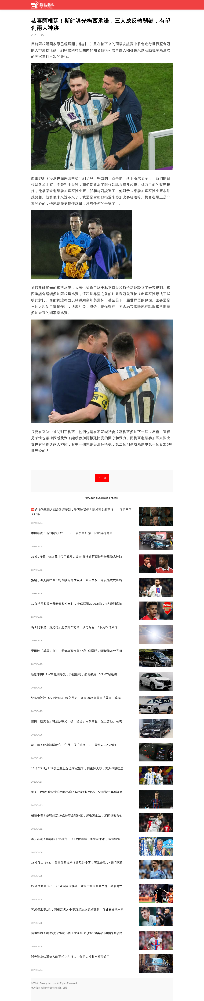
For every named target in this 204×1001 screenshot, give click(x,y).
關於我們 (35, 987)
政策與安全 (46, 987)
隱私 (60, 987)
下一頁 (102, 478)
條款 (54, 987)
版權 (65, 987)
